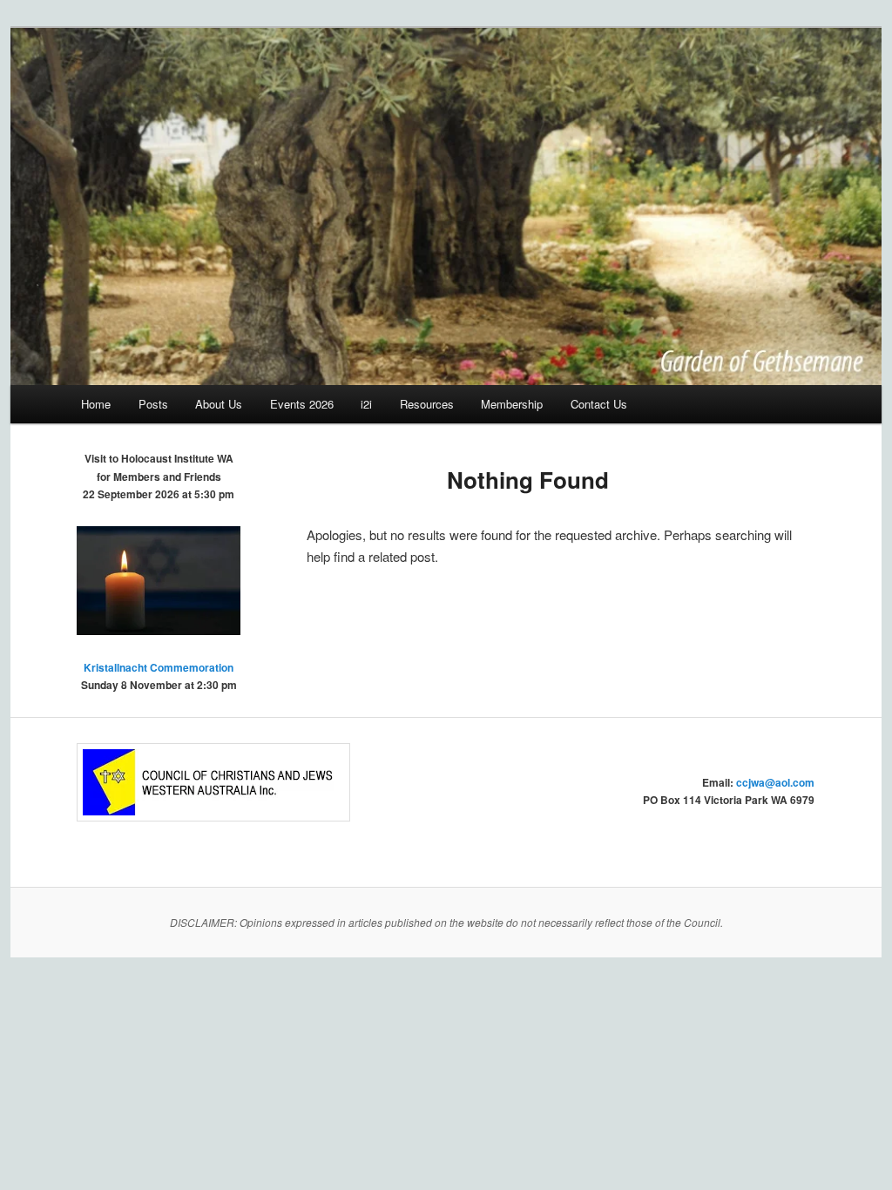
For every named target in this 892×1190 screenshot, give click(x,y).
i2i (366, 404)
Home (96, 404)
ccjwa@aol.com (775, 782)
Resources (427, 404)
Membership (512, 404)
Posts (153, 404)
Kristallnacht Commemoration (158, 667)
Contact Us (599, 404)
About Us (218, 404)
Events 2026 (302, 404)
